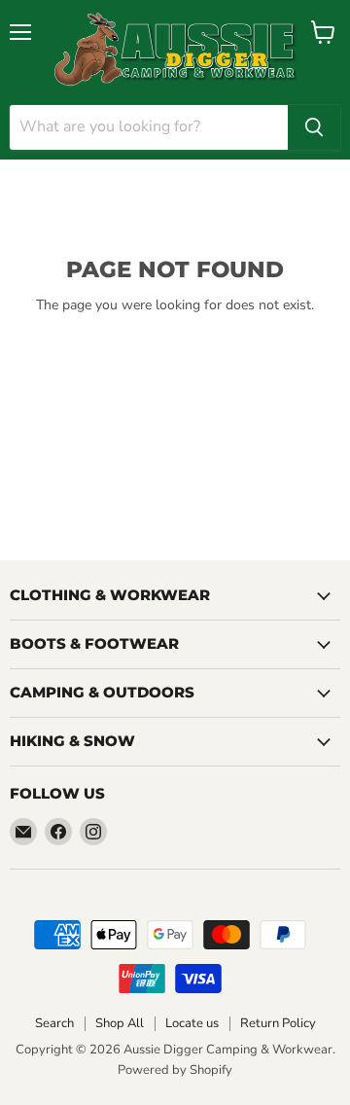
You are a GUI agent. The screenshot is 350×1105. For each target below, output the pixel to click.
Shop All (119, 1023)
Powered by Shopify (175, 1070)
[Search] (314, 127)
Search (54, 1023)
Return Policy (278, 1023)
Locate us (192, 1023)
